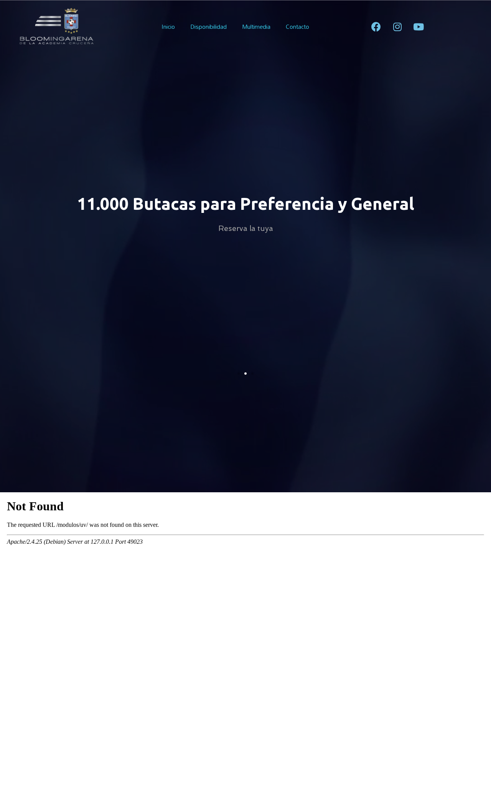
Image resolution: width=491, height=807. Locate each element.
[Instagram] (397, 26)
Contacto (297, 26)
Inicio (168, 26)
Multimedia (256, 26)
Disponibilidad (208, 26)
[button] (238, 373)
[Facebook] (376, 26)
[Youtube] (418, 26)
